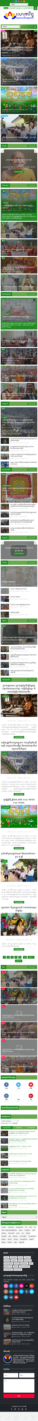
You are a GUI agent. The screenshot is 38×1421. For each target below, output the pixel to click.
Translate (15, 1123)
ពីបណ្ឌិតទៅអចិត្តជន (8, 582)
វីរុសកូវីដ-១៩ (7, 1266)
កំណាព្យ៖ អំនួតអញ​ (15, 597)
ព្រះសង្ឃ (17, 1263)
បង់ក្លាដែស (27, 1230)
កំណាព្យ (4, 562)
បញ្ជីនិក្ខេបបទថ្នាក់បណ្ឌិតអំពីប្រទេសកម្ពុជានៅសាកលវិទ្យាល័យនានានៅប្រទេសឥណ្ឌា (19, 638)
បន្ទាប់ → (31, 957)
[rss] (24, 1)
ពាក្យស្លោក (14, 1260)
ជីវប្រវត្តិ (4, 146)
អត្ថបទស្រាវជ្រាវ (6, 469)
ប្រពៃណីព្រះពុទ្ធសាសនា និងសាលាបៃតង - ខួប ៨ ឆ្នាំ (19, 137)
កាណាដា (4, 1227)
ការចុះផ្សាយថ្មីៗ (6, 680)
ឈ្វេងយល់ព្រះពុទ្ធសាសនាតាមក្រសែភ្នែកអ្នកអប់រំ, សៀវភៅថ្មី (22, 671)
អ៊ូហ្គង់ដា (10, 1242)
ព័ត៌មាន (21, 1260)
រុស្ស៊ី (10, 1236)
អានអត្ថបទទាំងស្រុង (19, 171)
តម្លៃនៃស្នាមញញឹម (14, 612)
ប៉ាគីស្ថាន (4, 1233)
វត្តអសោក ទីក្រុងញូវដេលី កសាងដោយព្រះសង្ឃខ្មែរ (15, 1000)
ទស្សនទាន (5, 59)
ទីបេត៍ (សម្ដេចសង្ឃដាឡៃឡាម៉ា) (9, 1230)
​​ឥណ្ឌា (5, 753)
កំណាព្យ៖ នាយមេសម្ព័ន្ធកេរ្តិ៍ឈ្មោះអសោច (20, 605)
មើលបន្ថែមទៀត (31, 146)
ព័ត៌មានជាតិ (27, 8)
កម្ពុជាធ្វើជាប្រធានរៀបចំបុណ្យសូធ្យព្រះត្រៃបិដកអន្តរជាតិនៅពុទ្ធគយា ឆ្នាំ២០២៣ (22, 1311)
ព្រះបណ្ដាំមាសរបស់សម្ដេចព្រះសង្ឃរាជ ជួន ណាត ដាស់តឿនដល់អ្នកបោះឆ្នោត (22, 447)
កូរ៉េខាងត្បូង (11, 1227)
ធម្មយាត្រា (4, 538)
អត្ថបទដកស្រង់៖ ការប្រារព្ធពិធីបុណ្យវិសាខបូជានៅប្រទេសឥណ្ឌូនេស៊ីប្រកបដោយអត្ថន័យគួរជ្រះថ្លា (22, 521)
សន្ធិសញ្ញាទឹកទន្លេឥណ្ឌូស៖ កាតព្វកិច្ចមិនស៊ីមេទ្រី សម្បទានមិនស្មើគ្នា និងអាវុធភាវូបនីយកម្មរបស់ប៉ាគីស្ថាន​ (18, 422)
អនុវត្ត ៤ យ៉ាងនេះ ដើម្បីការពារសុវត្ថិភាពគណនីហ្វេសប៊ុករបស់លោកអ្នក (23, 463)
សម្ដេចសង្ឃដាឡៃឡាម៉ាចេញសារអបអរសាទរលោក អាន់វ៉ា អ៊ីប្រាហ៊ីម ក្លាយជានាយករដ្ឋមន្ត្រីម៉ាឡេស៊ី (17, 394)
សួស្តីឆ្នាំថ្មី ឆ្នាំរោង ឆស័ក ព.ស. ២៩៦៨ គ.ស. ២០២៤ (13, 110)
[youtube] (21, 1)
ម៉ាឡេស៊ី (28, 1233)
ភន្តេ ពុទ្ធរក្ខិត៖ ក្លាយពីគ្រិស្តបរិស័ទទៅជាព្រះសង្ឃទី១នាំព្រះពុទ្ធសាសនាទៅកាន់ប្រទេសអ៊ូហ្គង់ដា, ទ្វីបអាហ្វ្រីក (23, 505)
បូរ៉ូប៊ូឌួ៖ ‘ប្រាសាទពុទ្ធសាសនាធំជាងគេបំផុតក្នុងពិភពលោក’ (16, 489)
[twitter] (16, 1)
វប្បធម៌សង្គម (24, 1263)
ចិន (4, 30)
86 (25, 957)
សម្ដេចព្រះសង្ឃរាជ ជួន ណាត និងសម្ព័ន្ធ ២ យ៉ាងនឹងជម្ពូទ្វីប (17, 287)
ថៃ (35, 1227)
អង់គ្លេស (16, 1239)
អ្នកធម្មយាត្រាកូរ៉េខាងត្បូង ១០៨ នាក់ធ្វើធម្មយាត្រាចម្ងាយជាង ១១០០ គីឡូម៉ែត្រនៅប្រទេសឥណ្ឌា (17, 359)
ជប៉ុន (30, 1227)
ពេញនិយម (19, 1127)
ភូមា (23, 1233)
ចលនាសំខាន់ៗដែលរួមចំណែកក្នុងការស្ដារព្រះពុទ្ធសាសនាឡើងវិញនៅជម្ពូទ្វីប (23, 439)
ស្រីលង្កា (3, 1239)
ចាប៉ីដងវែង (13, 1257)
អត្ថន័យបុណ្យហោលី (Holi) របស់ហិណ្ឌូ (16, 316)
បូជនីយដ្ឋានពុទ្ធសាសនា (7, 485)
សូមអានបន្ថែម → (8, 1364)
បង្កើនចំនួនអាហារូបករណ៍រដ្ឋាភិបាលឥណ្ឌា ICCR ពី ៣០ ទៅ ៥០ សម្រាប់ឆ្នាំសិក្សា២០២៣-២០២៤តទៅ (23, 1197)
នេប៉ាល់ (21, 1230)
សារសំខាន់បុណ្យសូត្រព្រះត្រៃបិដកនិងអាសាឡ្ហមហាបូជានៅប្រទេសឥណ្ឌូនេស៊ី (23, 513)
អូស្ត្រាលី (31, 1239)
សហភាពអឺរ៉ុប (23, 1236)
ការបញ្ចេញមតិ (31, 1127)
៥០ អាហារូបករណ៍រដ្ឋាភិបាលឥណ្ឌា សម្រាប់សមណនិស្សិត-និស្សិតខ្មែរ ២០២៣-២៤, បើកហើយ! (22, 1189)
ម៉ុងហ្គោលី (4, 1236)
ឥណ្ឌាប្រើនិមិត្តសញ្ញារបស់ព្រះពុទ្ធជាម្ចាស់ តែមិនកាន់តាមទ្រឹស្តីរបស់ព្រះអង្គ (23, 656)
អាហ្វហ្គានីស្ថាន (23, 1239)
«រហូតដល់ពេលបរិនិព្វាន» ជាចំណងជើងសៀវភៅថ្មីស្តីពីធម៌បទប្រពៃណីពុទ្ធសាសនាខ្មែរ (23, 648)
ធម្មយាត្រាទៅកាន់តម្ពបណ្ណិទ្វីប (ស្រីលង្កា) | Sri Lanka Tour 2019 (19, 548)
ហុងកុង (10, 1239)
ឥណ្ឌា (15, 1242)
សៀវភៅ (4, 621)
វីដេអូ (5, 861)
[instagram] (19, 1)
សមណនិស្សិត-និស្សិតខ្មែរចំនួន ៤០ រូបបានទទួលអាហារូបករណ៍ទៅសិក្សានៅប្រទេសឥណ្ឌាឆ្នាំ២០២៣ (22, 1174)
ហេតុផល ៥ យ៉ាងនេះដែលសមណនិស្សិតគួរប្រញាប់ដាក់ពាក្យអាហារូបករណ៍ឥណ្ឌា (23, 455)
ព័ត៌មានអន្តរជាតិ (6, 294)
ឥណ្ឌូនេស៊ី (21, 1242)
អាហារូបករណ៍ (17, 1269)
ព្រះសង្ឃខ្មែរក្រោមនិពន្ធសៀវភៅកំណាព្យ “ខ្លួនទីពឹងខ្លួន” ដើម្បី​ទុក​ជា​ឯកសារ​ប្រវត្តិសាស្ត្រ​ (23, 663)
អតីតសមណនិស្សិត (24, 1266)
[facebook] (13, 1)
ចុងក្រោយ (18, 961)
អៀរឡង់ (3, 1242)
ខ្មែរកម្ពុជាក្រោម (19, 1227)
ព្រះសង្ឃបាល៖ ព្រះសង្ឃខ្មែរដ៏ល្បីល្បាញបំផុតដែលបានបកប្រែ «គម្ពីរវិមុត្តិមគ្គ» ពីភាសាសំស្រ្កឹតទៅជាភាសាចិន (18, 50)
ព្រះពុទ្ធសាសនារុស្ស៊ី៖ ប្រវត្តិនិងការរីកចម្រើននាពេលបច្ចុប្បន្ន (22, 529)
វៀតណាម (15, 1236)
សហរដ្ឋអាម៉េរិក (32, 1236)
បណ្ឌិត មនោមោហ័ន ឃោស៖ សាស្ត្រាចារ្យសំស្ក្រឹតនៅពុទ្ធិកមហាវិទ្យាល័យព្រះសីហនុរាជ (19, 161)
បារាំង (33, 1230)
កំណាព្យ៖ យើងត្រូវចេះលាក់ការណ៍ (18, 589)
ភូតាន (18, 1233)
